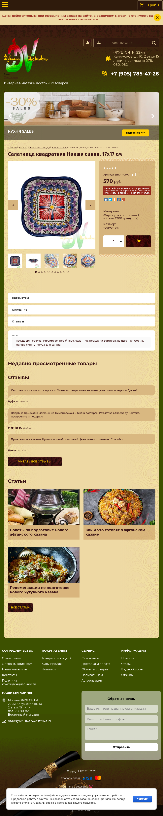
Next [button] (90, 205)
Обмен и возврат (95, 669)
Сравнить (134, 174)
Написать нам (92, 675)
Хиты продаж (52, 664)
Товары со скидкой (57, 658)
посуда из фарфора (102, 340)
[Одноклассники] (114, 199)
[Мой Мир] (119, 199)
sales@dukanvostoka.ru (30, 721)
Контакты (9, 675)
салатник (81, 340)
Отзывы (127, 675)
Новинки (49, 669)
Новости (127, 658)
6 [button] (52, 272)
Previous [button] (13, 205)
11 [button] (68, 272)
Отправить (121, 747)
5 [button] (48, 272)
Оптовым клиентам (17, 664)
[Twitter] (110, 199)
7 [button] (55, 272)
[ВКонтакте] (106, 199)
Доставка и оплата (96, 664)
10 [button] (64, 272)
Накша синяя (25, 344)
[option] (51, 205)
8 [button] (58, 272)
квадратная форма (130, 340)
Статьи (126, 664)
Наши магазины (14, 669)
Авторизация (92, 680)
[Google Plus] (123, 199)
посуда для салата (48, 344)
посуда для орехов (29, 340)
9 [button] (61, 272)
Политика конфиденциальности (19, 682)
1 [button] (36, 272)
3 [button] (42, 272)
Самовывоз (11, 77)
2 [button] (39, 272)
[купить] (138, 241)
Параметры (20, 298)
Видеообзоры (132, 669)
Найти (154, 42)
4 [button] (45, 272)
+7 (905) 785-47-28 (135, 74)
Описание (19, 310)
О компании (11, 658)
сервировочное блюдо (58, 340)
